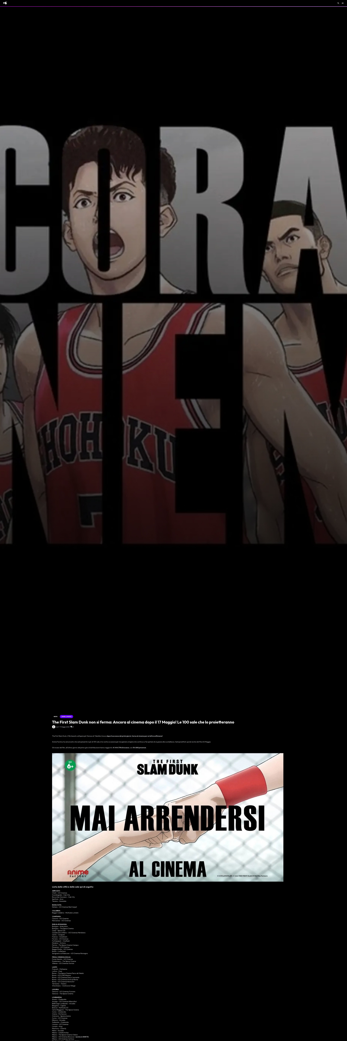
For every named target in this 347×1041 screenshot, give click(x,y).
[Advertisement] (26, 224)
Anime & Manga (66, 716)
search (338, 3)
